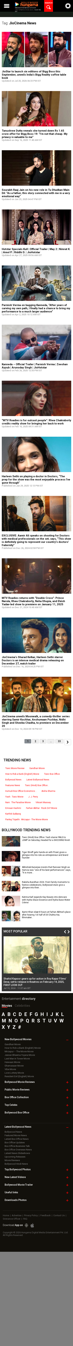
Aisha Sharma (48, 791)
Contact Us (59, 1215)
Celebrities (22, 1005)
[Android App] (26, 1225)
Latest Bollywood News (37, 779)
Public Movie (17, 1089)
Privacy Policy (31, 1215)
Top (11, 1104)
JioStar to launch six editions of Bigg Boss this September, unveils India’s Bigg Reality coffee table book (34, 74)
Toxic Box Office (52, 774)
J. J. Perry (33, 797)
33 (59, 741)
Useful (11, 1192)
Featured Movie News (16, 1135)
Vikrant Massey (43, 802)
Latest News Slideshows (17, 1153)
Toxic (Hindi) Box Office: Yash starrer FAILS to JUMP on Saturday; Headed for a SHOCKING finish (46, 838)
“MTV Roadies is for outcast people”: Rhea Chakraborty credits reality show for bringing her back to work (36, 422)
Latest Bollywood (18, 1126)
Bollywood (19, 1184)
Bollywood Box (17, 1112)
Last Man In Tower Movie (17, 1058)
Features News (12, 785)
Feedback (45, 1215)
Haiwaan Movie (12, 1062)
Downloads (16, 1200)
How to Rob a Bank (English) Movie (22, 774)
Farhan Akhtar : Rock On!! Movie (41, 808)
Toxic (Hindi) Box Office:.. (37, 785)
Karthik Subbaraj (13, 814)
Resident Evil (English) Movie (19, 1076)
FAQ (25, 1218)
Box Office (17, 1097)
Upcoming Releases (15, 1156)
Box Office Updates (15, 1142)
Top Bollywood (18, 1169)
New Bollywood (18, 1039)
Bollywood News (13, 779)
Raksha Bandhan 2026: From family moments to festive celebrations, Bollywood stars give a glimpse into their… (45, 885)
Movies (7, 1005)
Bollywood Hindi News (16, 1164)
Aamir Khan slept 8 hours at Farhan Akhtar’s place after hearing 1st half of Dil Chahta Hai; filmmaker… (46, 915)
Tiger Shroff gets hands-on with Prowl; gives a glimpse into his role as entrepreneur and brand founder (45, 855)
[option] (36, 963)
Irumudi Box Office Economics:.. (20, 791)
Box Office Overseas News (18, 1149)
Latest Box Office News (17, 1139)
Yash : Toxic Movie (14, 797)
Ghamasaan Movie (14, 1065)
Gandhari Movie (37, 768)
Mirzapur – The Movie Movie (19, 1051)
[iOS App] (32, 1225)
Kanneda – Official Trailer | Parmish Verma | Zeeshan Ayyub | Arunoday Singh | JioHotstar (35, 366)
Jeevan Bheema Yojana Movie (20, 1055)
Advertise (16, 1215)
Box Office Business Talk (17, 1146)
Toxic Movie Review (14, 768)
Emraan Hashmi (13, 808)
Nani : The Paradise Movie (18, 802)
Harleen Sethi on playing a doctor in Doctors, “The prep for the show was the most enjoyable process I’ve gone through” (36, 479)
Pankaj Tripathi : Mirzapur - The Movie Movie (26, 819)
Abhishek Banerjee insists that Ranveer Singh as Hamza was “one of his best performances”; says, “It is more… (46, 870)
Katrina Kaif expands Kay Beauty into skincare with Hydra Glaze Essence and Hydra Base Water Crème (46, 900)
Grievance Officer (11, 1218)
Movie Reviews (12, 1160)
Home (6, 1215)
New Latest (15, 1177)
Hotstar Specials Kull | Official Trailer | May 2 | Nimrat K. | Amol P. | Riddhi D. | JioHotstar (36, 251)
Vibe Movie (10, 1069)
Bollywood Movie (20, 1082)
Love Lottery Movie (14, 1072)
